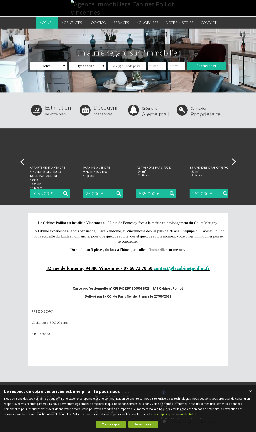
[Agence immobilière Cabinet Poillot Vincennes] (128, 12)
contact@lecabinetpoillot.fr (182, 268)
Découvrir (106, 110)
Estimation (58, 110)
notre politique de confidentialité (175, 414)
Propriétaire (206, 112)
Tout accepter (111, 424)
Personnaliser (143, 424)
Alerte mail (155, 112)
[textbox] (127, 66)
